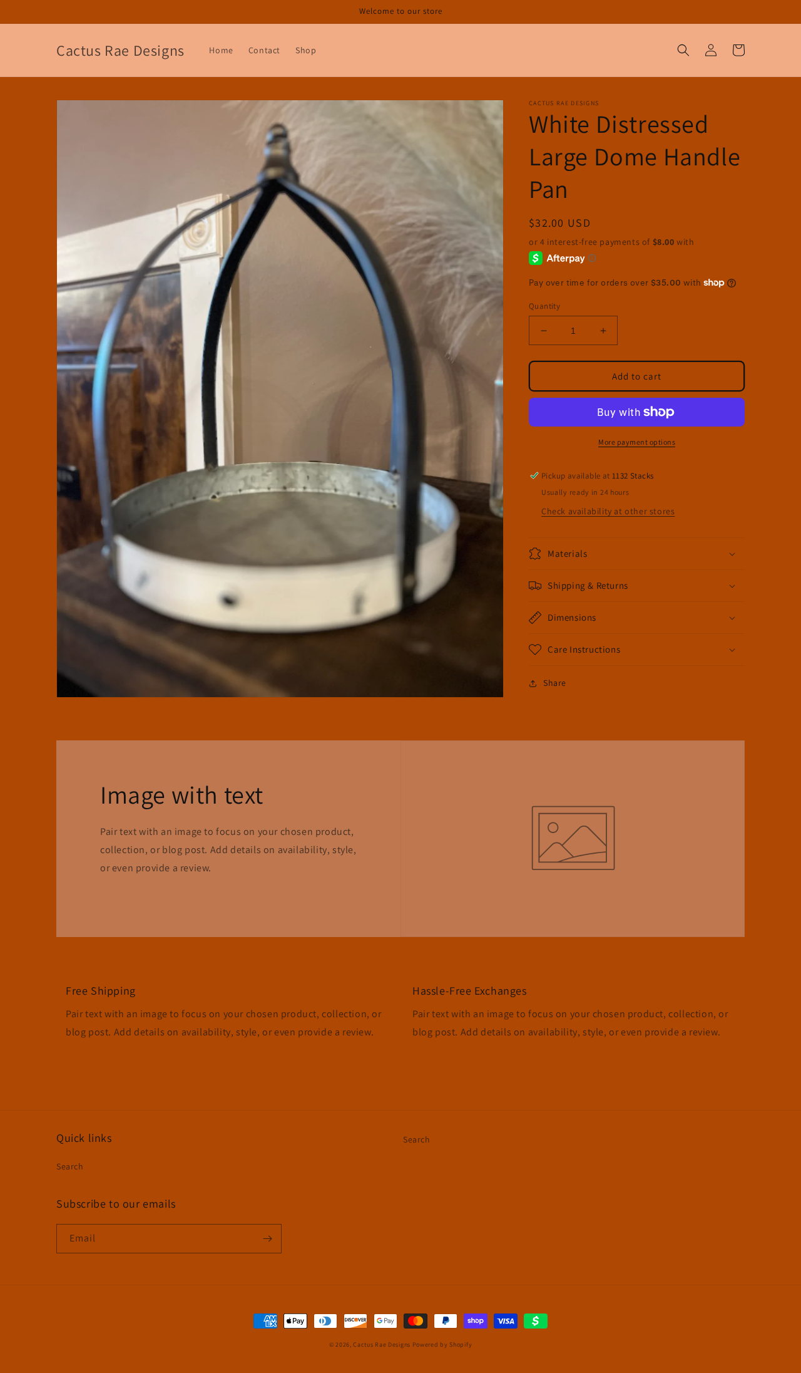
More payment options (636, 442)
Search (70, 1166)
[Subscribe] (267, 1238)
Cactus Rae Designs (382, 1344)
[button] (683, 50)
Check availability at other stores (608, 511)
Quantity (544, 306)
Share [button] (554, 682)
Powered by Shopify (442, 1344)
